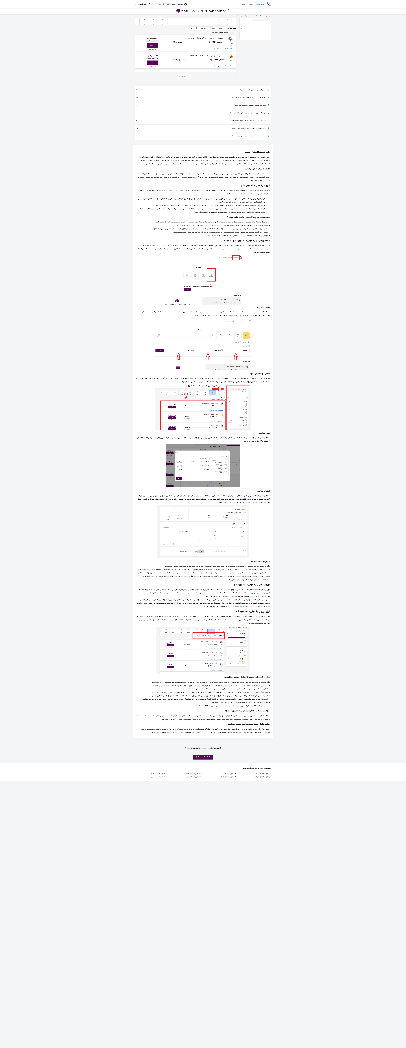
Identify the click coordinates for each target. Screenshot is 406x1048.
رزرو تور (243, 4)
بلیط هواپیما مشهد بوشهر (228, 774)
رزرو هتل (251, 4)
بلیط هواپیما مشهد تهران (159, 777)
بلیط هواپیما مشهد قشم (193, 774)
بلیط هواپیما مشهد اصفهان (203, 757)
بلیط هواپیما (260, 4)
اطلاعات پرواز (228, 48)
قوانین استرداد (218, 48)
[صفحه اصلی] (268, 4)
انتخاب (152, 45)
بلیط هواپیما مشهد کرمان (263, 777)
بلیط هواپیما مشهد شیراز (228, 777)
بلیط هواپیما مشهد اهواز (263, 774)
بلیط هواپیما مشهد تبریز (193, 777)
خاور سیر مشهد (267, 16)
